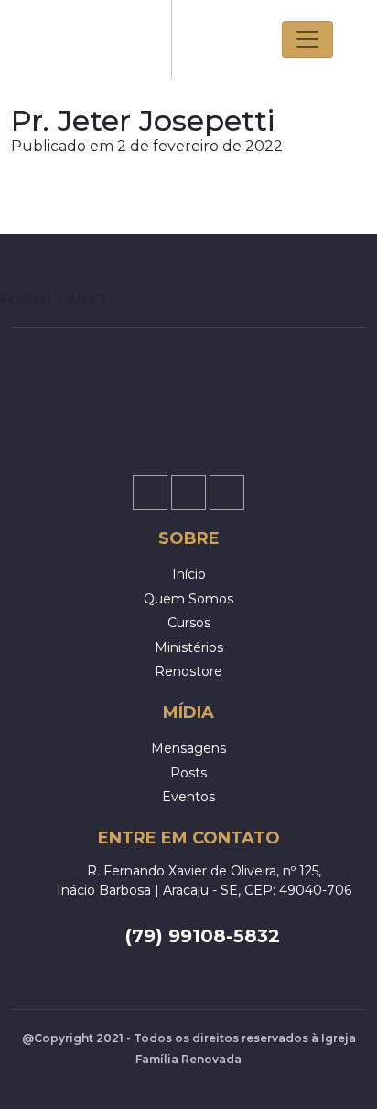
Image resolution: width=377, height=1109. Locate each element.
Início (189, 574)
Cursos (188, 622)
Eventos (188, 796)
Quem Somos (188, 599)
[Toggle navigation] (307, 39)
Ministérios (189, 647)
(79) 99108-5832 (202, 936)
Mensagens (188, 748)
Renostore (188, 671)
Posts (188, 773)
